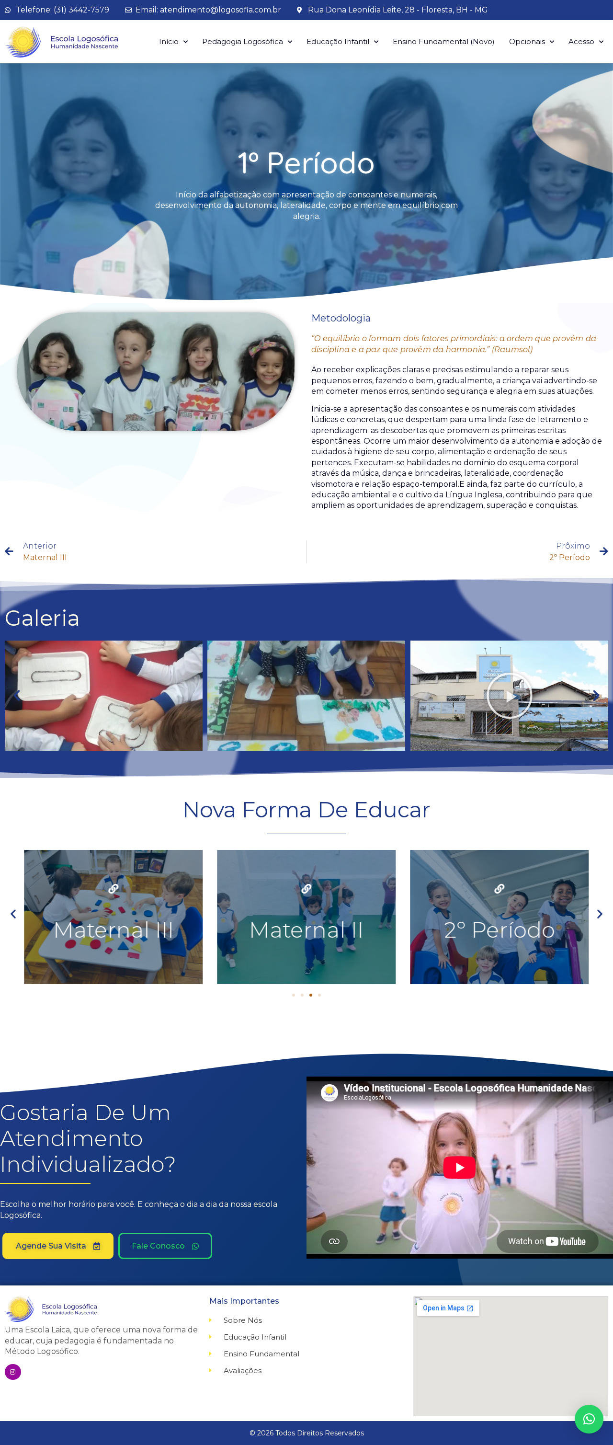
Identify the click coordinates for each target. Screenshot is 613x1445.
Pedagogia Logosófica (242, 41)
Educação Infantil (337, 41)
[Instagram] (13, 1372)
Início (169, 41)
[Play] (509, 696)
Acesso (581, 41)
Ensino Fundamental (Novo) (444, 41)
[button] (17, 695)
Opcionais (527, 41)
